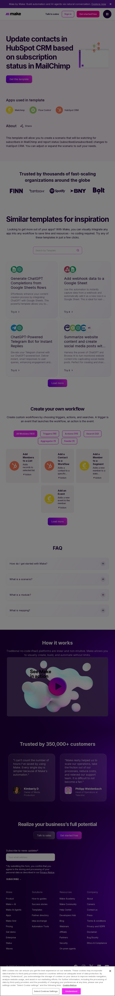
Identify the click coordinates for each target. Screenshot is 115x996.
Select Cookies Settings (46, 991)
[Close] (110, 971)
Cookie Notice (70, 985)
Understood (71, 991)
